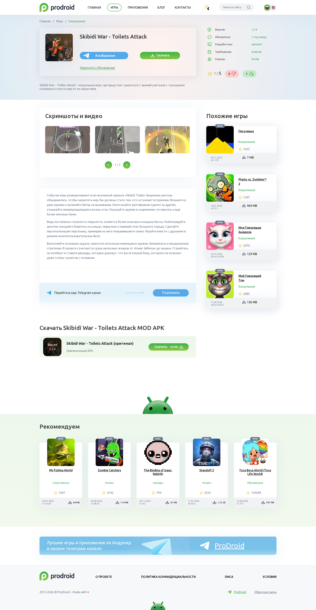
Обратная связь (265, 592)
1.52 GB (221, 502)
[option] (67, 139)
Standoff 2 (206, 470)
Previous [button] (108, 165)
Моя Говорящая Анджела (249, 230)
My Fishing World (61, 470)
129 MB (252, 254)
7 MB (250, 157)
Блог (161, 7)
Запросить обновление (97, 68)
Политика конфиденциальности (168, 576)
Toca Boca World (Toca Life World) (255, 472)
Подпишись (171, 292)
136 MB (252, 302)
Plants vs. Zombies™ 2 (252, 181)
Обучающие (255, 482)
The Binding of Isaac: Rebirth (158, 472)
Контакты (183, 7)
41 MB (173, 502)
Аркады (158, 482)
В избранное (105, 55)
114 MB (124, 502)
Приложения (138, 7)
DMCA (229, 576)
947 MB (270, 502)
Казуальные (76, 21)
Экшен (109, 482)
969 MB (252, 205)
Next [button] (126, 165)
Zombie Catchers (109, 470)
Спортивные (60, 482)
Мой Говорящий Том (249, 278)
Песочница (246, 131)
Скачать (162, 55)
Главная (94, 7)
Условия (269, 576)
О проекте (103, 576)
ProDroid (229, 545)
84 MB (76, 502)
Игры (114, 7)
